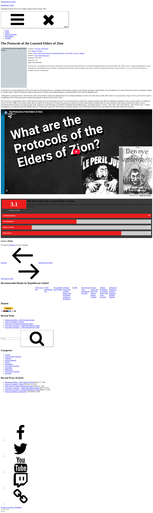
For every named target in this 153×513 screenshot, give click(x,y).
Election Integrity (10, 360)
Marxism (34, 51)
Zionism (39, 51)
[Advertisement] (63, 408)
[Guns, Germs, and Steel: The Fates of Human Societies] (95, 297)
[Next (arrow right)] (4, 511)
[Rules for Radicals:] (113, 297)
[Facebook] (20, 440)
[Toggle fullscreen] (4, 509)
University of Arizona (12, 371)
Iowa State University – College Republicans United (22, 327)
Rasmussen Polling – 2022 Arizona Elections (20, 320)
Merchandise (9, 36)
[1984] (74, 288)
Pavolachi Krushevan (58, 53)
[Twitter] (20, 456)
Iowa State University (12, 366)
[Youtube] (20, 472)
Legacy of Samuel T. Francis (14, 322)
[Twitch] (20, 488)
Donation (8, 38)
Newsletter (8, 368)
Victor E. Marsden (79, 53)
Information (44, 48)
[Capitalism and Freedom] (58, 289)
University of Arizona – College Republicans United (22, 325)
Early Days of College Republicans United (19, 324)
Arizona (7, 355)
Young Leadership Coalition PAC (16, 391)
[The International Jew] (48, 291)
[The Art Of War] (39, 289)
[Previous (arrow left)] (1, 511)
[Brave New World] (85, 293)
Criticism (37, 48)
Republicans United (7, 5)
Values (7, 33)
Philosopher (9, 370)
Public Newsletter (11, 34)
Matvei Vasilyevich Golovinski (42, 53)
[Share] (6, 509)
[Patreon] (20, 504)
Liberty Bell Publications (41, 55)
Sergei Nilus (69, 53)
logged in (12, 245)
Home (7, 31)
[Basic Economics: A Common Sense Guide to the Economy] (104, 297)
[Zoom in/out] (1, 509)
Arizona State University (13, 357)
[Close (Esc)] (8, 509)
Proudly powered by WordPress (11, 507)
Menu (66, 27)
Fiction (7, 362)
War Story (8, 373)
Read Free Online (145, 195)
